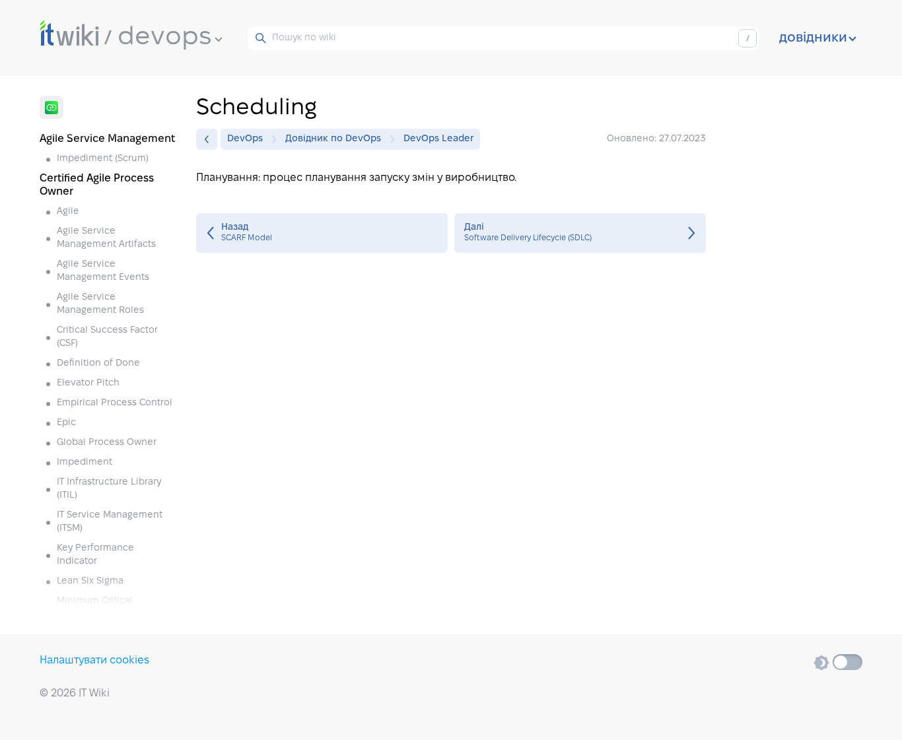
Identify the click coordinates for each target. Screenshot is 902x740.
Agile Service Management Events (103, 271)
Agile (68, 211)
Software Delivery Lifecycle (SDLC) (580, 233)
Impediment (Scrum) (103, 158)
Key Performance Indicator (95, 555)
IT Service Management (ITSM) (109, 522)
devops (164, 38)
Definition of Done (98, 363)
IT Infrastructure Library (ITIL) (109, 489)
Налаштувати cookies (94, 660)
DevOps (245, 139)
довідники (813, 38)
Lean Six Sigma (90, 581)
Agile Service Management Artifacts (106, 238)
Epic (66, 423)
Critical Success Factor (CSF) (107, 337)
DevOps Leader (438, 139)
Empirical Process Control (114, 403)
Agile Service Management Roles (100, 304)
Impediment (84, 462)
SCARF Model (322, 233)
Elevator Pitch (88, 383)
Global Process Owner (106, 442)
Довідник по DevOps (333, 139)
